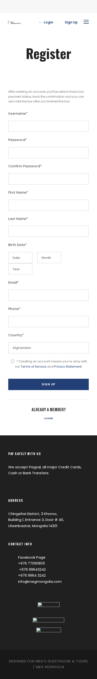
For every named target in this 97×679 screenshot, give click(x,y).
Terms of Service (33, 366)
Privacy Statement (68, 366)
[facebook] (9, 9)
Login (48, 418)
